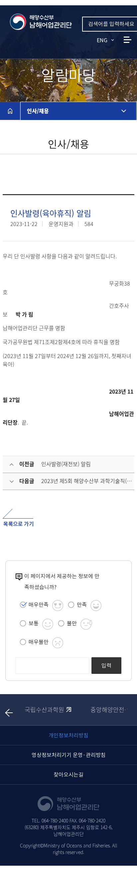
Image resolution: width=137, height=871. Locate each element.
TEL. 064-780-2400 (50, 820)
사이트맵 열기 (127, 40)
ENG (102, 40)
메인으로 (10, 110)
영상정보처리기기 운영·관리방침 (69, 755)
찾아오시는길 (68, 774)
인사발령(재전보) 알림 (66, 464)
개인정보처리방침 (68, 735)
